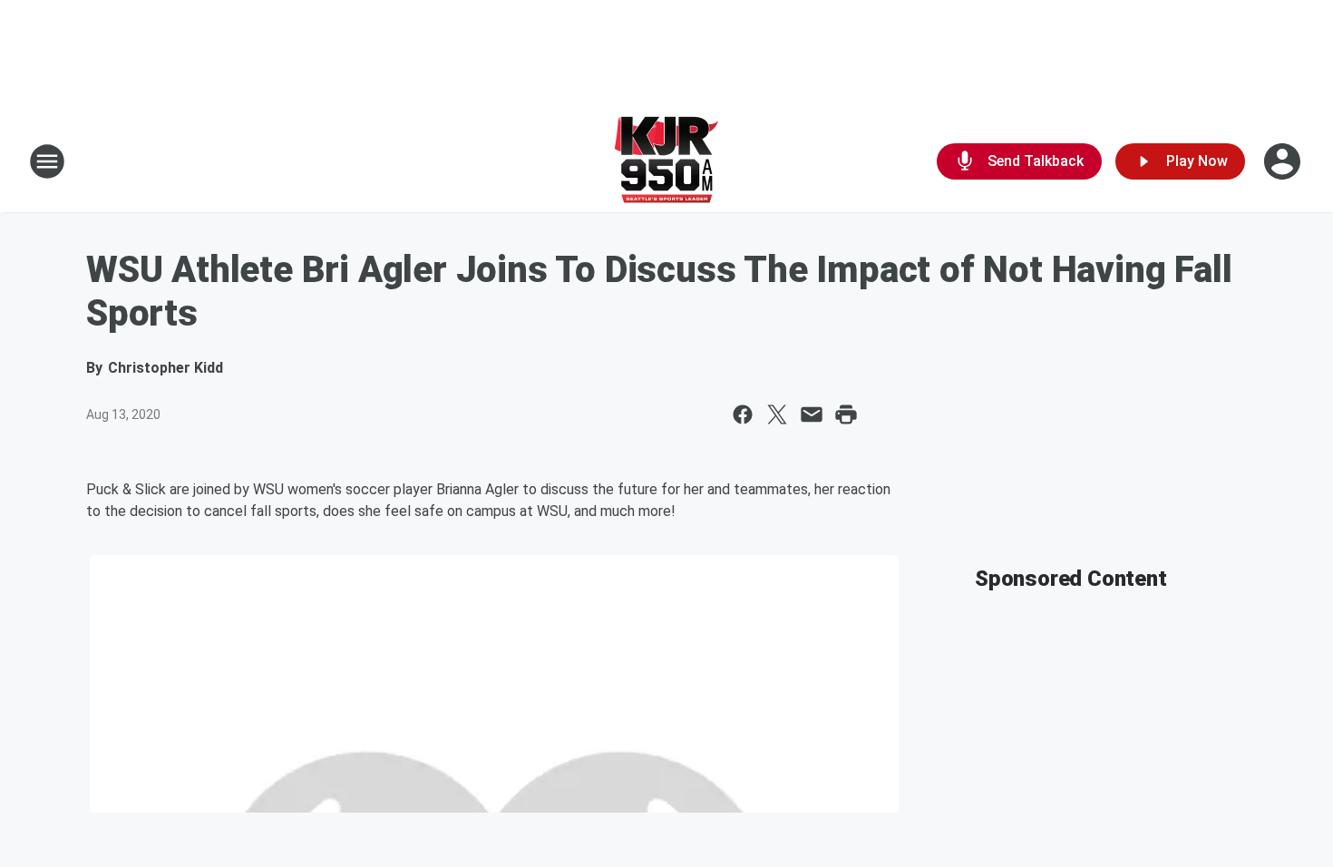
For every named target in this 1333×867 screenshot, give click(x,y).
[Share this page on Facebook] (742, 414)
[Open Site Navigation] (47, 161)
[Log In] (1284, 161)
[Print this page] (846, 414)
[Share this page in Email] (811, 414)
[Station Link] (666, 161)
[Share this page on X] (777, 414)
